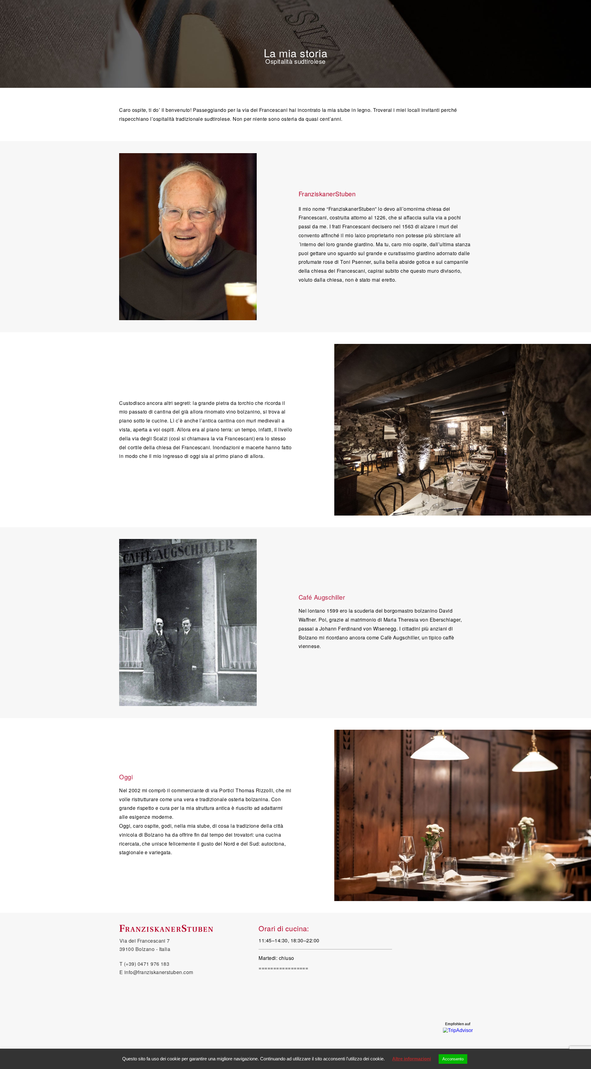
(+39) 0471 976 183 (147, 963)
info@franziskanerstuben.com (158, 972)
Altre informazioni (411, 1058)
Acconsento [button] (453, 1059)
